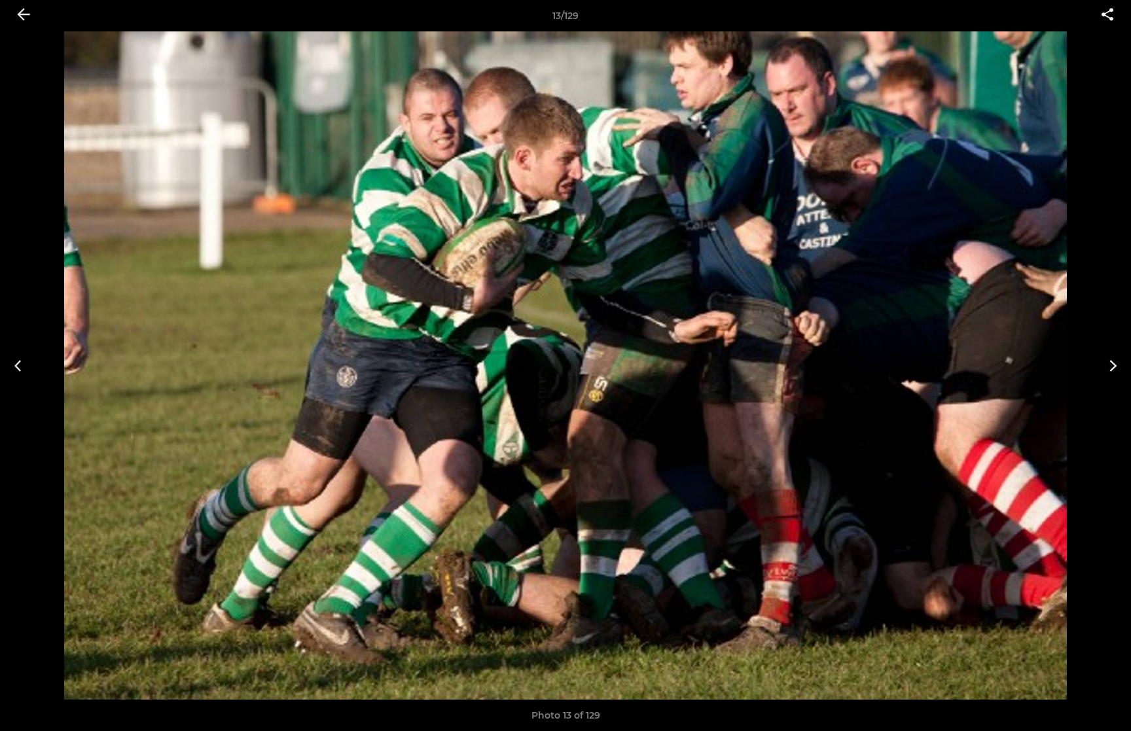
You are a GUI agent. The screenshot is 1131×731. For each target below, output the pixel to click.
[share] (1107, 16)
